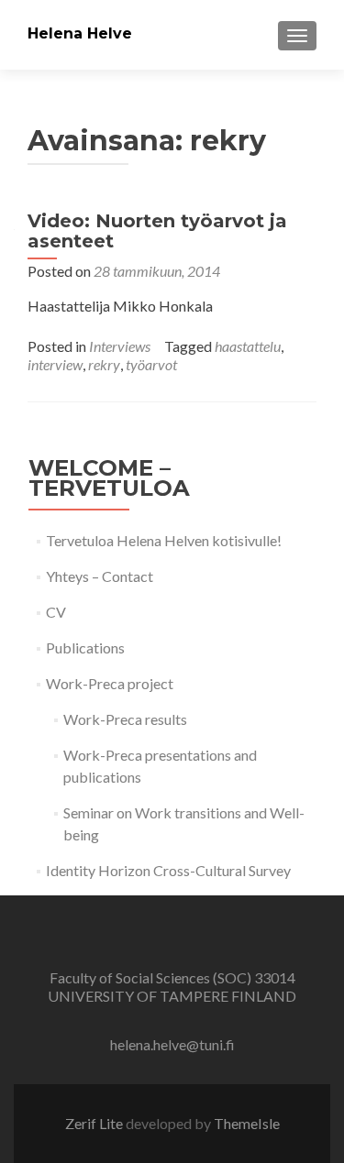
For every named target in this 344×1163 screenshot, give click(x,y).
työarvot (151, 364)
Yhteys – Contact (99, 576)
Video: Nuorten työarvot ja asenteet (157, 231)
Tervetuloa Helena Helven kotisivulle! (164, 540)
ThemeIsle (247, 1123)
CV (56, 611)
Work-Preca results (125, 719)
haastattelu (248, 346)
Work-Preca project (109, 683)
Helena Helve (80, 33)
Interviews (119, 346)
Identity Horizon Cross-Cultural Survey (168, 870)
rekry (104, 364)
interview (55, 364)
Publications (85, 647)
